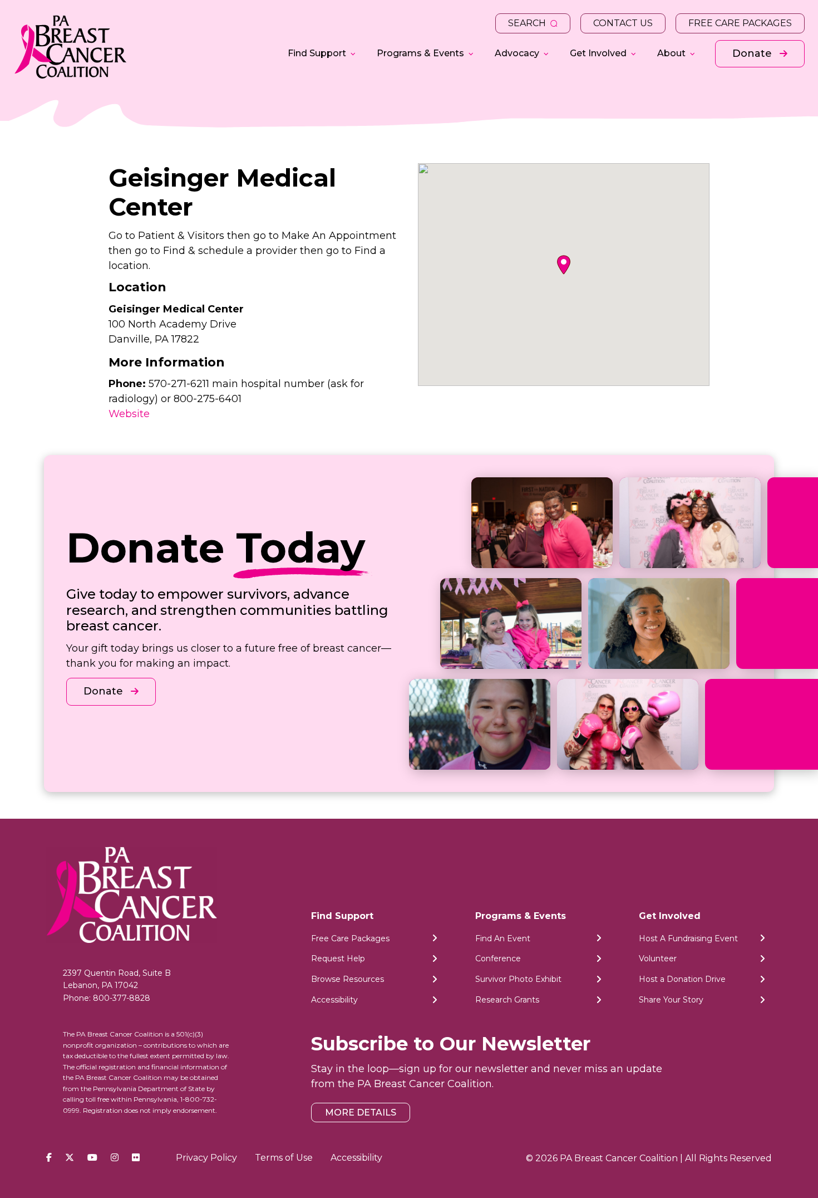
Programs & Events (420, 53)
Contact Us (623, 23)
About (671, 53)
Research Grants (507, 1000)
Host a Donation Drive (682, 979)
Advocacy (517, 53)
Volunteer (658, 958)
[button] (563, 265)
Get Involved (598, 53)
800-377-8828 (121, 998)
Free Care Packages (740, 23)
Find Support (317, 53)
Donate (753, 53)
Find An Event (502, 938)
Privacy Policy (206, 1157)
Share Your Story (671, 1000)
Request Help (338, 958)
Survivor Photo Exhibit (518, 979)
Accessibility (334, 1000)
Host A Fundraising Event (688, 938)
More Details (360, 1112)
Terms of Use (284, 1157)
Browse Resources (347, 979)
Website (129, 414)
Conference (498, 958)
